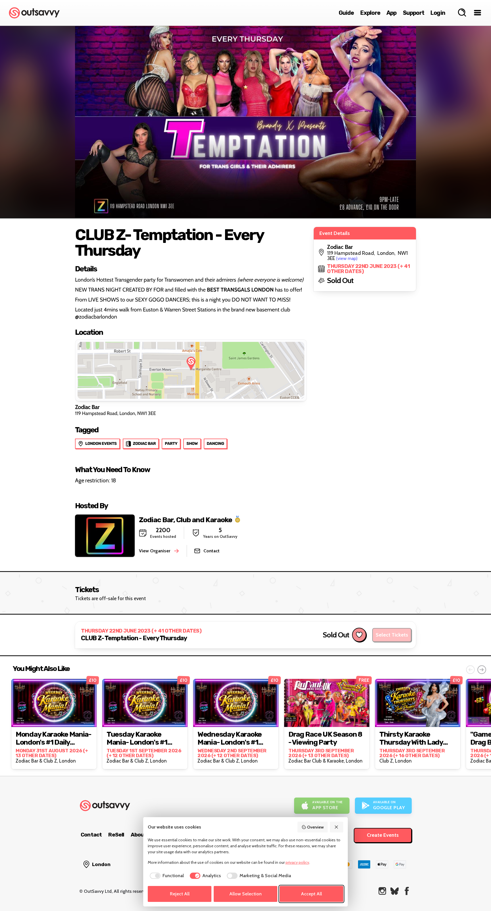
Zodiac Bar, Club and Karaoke (185, 519)
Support (413, 12)
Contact (91, 834)
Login (437, 12)
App (391, 12)
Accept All (311, 893)
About (139, 834)
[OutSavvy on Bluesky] (395, 891)
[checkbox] (166, 875)
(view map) (346, 258)
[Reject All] (337, 827)
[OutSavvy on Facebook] (407, 891)
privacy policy (297, 862)
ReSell (116, 834)
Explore (370, 12)
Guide (346, 12)
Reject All (180, 893)
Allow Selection (245, 893)
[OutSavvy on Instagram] (382, 891)
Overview (315, 827)
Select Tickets (392, 635)
